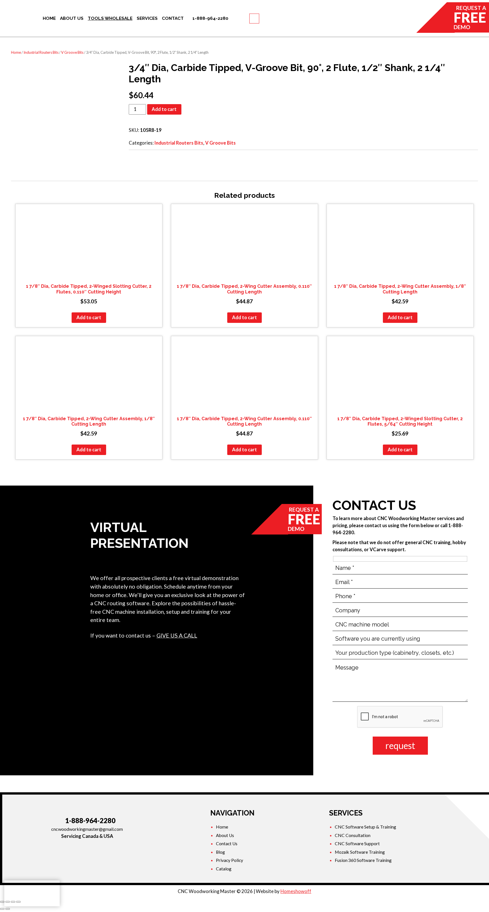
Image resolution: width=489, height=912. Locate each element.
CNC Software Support (357, 843)
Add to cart (164, 109)
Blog (220, 852)
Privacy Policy (229, 860)
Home (16, 52)
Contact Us (226, 843)
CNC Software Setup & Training (365, 826)
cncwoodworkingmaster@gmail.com (87, 829)
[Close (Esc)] (2, 902)
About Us (225, 835)
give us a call (176, 635)
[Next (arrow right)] (7, 909)
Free (470, 17)
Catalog (223, 868)
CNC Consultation (352, 835)
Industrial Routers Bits (41, 52)
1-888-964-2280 (90, 821)
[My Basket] (254, 18)
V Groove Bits (72, 52)
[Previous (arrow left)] (2, 909)
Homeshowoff (295, 891)
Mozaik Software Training (360, 852)
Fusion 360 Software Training (363, 860)
